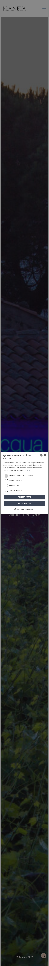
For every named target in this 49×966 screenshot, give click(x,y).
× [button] (45, 455)
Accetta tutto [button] (24, 497)
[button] (24, 509)
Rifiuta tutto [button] (24, 503)
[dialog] (24, 483)
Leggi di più (27, 470)
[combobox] (41, 455)
